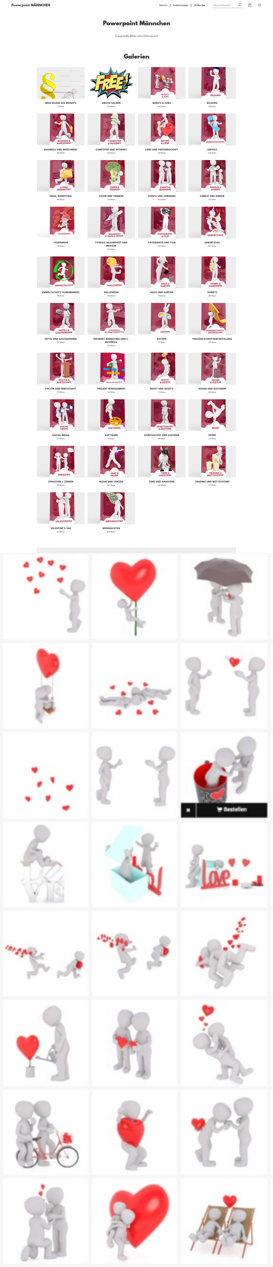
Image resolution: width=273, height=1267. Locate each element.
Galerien (163, 5)
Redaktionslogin (180, 5)
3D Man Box (199, 5)
